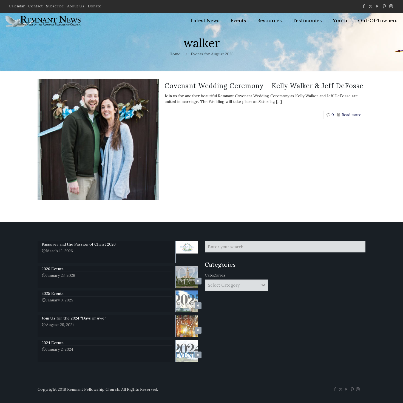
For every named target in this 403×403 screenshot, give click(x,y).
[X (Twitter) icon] (370, 6)
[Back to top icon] (376, 392)
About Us (75, 6)
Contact (35, 6)
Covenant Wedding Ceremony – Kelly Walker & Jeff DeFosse (264, 86)
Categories (215, 275)
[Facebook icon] (364, 6)
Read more (351, 114)
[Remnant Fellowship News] (43, 20)
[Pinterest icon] (384, 6)
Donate (94, 6)
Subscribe (55, 6)
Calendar (17, 6)
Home (174, 53)
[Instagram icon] (391, 6)
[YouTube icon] (377, 6)
